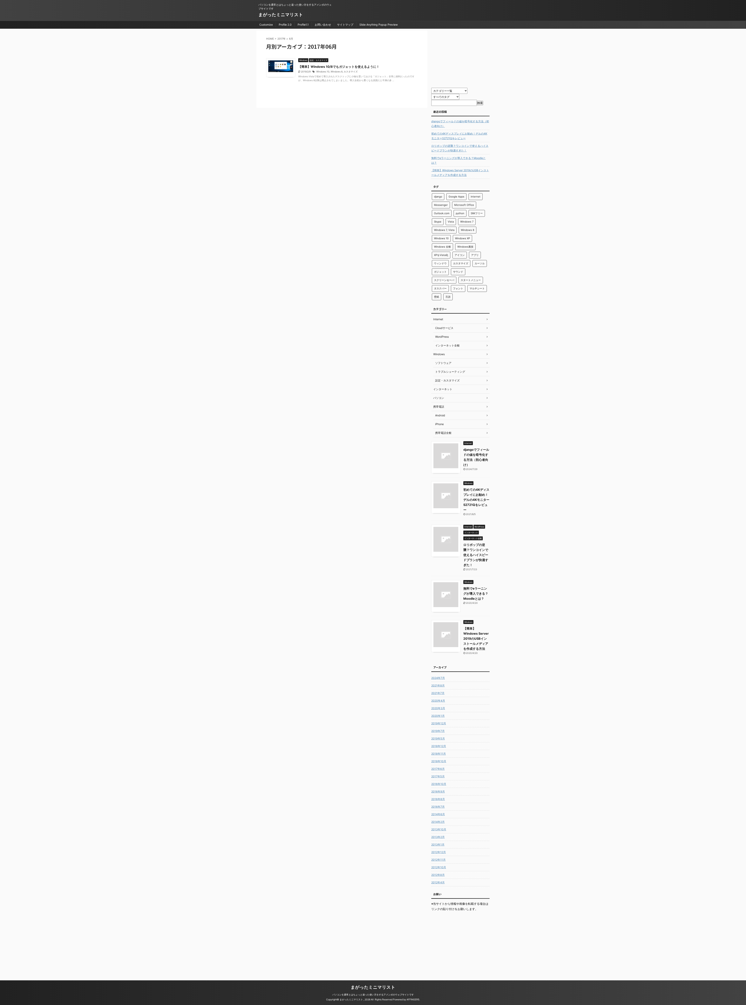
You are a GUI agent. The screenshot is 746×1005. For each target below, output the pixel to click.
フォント (458, 288)
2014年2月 (438, 821)
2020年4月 (438, 700)
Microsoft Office (464, 204)
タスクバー (440, 288)
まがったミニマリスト (280, 14)
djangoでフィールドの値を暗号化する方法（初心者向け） (460, 124)
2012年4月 (438, 882)
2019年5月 (438, 738)
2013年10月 (438, 829)
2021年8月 (438, 685)
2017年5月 (438, 776)
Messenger (441, 204)
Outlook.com (441, 213)
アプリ (475, 255)
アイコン (460, 255)
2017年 (281, 38)
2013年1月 (437, 844)
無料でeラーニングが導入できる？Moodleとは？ (458, 160)
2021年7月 (437, 693)
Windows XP (462, 238)
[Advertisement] (464, 58)
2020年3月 (438, 708)
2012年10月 (438, 867)
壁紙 (436, 296)
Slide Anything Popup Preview (378, 24)
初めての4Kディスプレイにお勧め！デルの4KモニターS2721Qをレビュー (459, 136)
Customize (266, 24)
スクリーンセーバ (444, 280)
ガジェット (440, 271)
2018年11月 (438, 753)
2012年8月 (438, 874)
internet (475, 196)
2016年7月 (438, 806)
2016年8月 (438, 799)
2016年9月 (438, 791)
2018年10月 (438, 761)
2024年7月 (438, 678)
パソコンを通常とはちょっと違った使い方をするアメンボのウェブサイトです (373, 994)
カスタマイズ (351, 71)
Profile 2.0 (285, 24)
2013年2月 (438, 837)
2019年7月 (438, 731)
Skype (437, 221)
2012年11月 (438, 859)
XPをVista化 (441, 255)
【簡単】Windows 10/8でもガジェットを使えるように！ (338, 67)
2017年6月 (438, 768)
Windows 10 (322, 71)
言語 (448, 296)
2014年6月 (438, 814)
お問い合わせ (323, 24)
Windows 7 (466, 221)
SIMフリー (477, 213)
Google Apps (456, 196)
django (438, 196)
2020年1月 (438, 715)
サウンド (458, 271)
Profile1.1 (303, 24)
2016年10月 (438, 784)
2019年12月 (438, 723)
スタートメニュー (471, 280)
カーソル (480, 263)
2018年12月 (438, 746)
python (460, 213)
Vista (451, 221)
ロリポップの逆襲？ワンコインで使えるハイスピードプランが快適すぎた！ (459, 148)
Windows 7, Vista (444, 229)
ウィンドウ (440, 263)
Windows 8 (336, 71)
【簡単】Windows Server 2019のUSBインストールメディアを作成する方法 (460, 173)
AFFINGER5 (413, 999)
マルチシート (477, 288)
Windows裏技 (465, 246)
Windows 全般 (442, 246)
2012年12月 (438, 852)
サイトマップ (345, 24)
